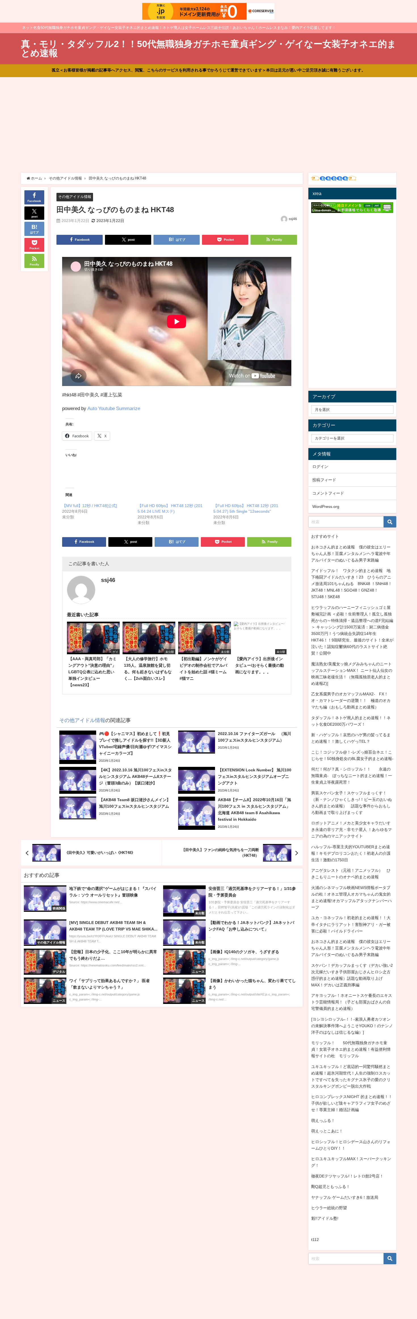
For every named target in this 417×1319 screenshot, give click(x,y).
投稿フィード (324, 480)
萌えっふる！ (323, 1120)
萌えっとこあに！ (327, 1131)
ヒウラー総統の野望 (329, 1208)
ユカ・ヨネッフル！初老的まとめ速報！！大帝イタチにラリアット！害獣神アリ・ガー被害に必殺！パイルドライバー (351, 924)
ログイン (320, 466)
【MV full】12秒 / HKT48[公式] (89, 506)
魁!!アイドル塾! (324, 1218)
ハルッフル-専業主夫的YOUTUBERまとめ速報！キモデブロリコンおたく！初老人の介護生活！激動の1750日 (351, 853)
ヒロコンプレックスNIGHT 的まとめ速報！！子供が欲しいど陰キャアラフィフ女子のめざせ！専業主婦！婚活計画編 (351, 1103)
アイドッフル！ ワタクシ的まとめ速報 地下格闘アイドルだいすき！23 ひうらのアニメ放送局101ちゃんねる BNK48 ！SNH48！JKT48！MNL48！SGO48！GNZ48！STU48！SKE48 (351, 584)
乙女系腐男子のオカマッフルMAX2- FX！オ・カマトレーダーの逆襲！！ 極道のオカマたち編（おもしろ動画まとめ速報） (351, 700)
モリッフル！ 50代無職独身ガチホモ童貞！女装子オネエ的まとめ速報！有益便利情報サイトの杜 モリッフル (351, 1049)
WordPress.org (325, 506)
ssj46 (293, 219)
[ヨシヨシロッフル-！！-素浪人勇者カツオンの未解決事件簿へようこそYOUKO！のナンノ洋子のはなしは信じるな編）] (352, 1025)
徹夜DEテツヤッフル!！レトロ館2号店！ (347, 1176)
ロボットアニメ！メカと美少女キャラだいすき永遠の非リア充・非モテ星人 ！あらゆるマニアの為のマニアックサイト (351, 829)
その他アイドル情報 (74, 197)
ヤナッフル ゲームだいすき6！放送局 (344, 1197)
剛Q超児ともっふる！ (330, 1187)
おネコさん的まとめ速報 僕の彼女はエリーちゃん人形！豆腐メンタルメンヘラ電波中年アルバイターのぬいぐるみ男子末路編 (351, 553)
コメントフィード (328, 493)
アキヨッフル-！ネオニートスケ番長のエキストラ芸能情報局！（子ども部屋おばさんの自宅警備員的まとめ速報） (351, 1001)
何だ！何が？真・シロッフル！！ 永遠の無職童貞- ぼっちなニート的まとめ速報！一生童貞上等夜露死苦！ (351, 775)
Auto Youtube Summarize (113, 408)
